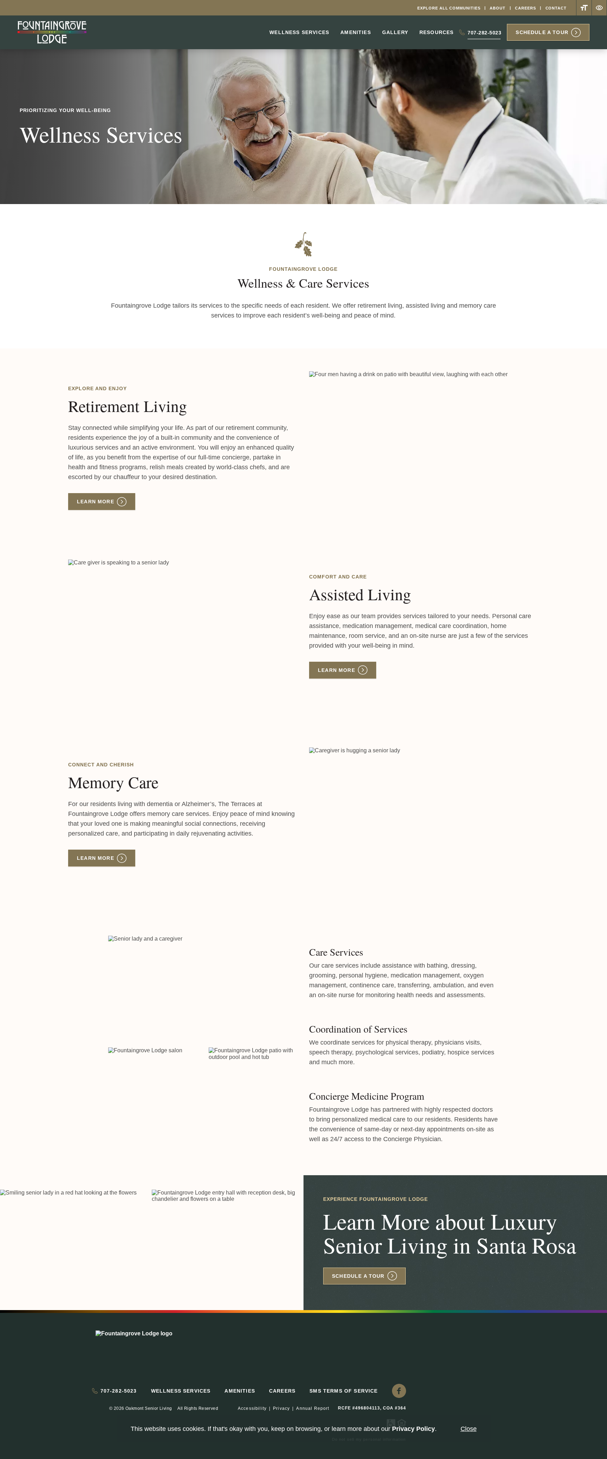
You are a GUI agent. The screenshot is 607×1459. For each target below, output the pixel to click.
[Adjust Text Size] (584, 7)
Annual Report (312, 1408)
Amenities (355, 32)
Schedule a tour (358, 1276)
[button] (399, 1391)
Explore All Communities (448, 8)
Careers (525, 8)
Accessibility (252, 1408)
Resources (436, 32)
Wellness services (299, 32)
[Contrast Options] (599, 7)
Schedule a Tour (542, 32)
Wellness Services (181, 1390)
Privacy (281, 1408)
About (497, 8)
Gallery (395, 32)
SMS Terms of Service (343, 1390)
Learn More (95, 501)
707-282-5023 (484, 34)
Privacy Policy (413, 1428)
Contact (556, 8)
